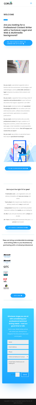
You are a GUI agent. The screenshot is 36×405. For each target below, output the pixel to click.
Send (25, 374)
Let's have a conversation (17, 227)
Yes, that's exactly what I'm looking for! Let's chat (16, 42)
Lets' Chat (17, 295)
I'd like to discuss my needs (17, 168)
